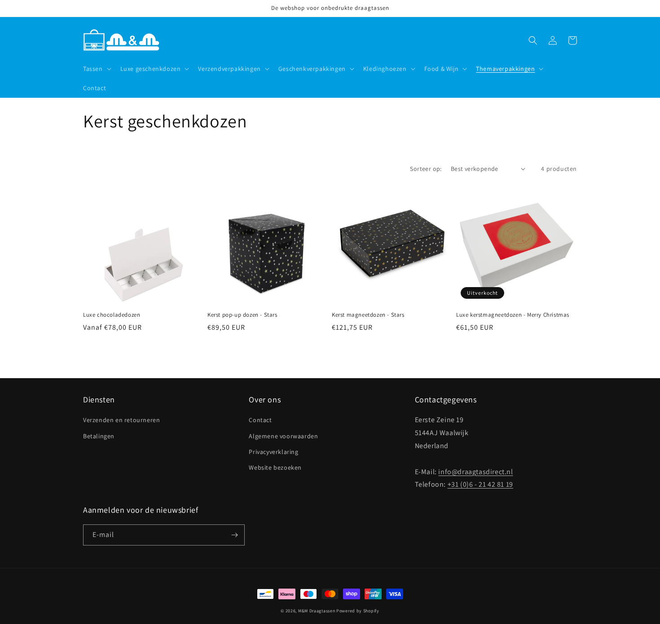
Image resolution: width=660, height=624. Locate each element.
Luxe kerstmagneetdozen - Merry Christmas (512, 315)
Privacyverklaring (273, 452)
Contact (260, 420)
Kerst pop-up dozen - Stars (242, 315)
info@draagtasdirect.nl (475, 471)
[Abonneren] (234, 534)
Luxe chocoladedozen (111, 315)
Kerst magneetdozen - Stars (368, 315)
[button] (96, 68)
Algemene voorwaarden (283, 436)
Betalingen (98, 436)
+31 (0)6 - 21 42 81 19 (480, 484)
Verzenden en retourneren (121, 420)
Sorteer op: (425, 169)
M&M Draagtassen (316, 611)
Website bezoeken (275, 467)
